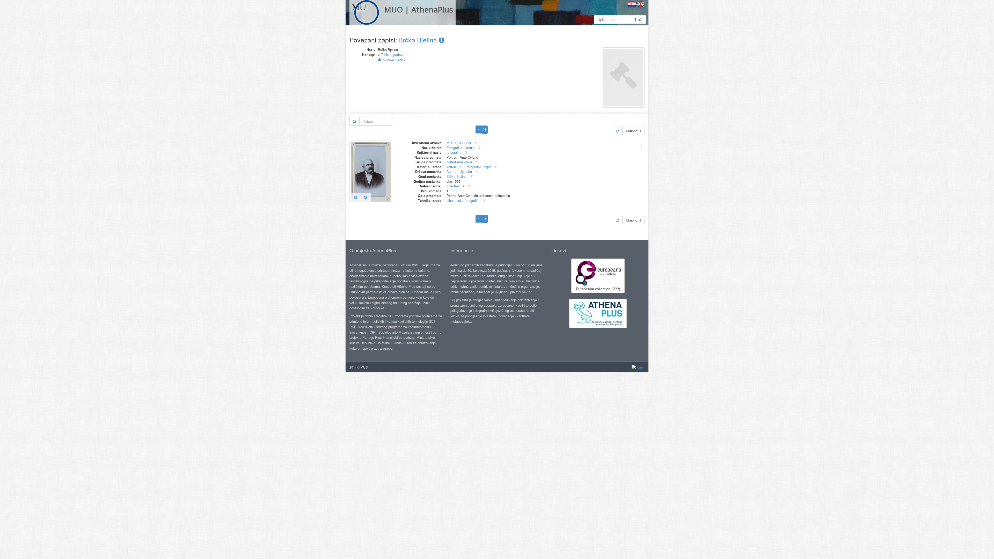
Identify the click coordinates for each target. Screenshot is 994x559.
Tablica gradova (392, 54)
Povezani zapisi (393, 59)
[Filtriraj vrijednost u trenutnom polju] (475, 143)
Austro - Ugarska (459, 171)
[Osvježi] (618, 131)
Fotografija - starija (460, 147)
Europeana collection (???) (598, 288)
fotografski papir (479, 166)
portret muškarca (459, 161)
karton (451, 166)
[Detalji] (356, 197)
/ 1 (484, 129)
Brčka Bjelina (418, 39)
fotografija (454, 152)
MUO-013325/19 (459, 142)
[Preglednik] (366, 197)
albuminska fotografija (463, 200)
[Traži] (354, 121)
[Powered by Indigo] (638, 367)
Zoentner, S (455, 185)
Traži (638, 19)
